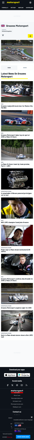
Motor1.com (17, 395)
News (25, 67)
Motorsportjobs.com (17, 398)
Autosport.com (17, 401)
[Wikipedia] (3, 35)
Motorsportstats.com (17, 404)
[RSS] (26, 385)
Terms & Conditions (8, 434)
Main (9, 67)
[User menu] (30, 2)
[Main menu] (3, 2)
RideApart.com (17, 407)
